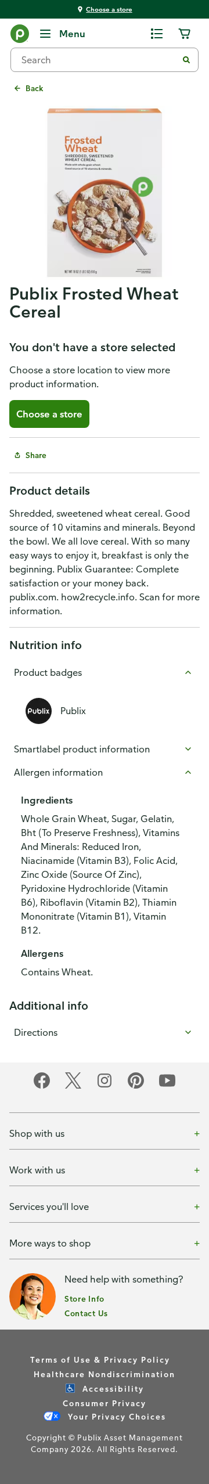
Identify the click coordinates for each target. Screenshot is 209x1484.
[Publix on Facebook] (42, 1087)
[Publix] (19, 36)
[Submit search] (186, 60)
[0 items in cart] (185, 33)
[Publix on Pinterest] (136, 1087)
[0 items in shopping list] (157, 33)
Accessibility (112, 1388)
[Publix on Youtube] (167, 1087)
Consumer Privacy (104, 1403)
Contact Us (86, 1313)
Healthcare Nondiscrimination (104, 1374)
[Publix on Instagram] (104, 1087)
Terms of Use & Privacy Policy (100, 1359)
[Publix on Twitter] (73, 1087)
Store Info (84, 1298)
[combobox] (98, 60)
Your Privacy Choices (115, 1416)
